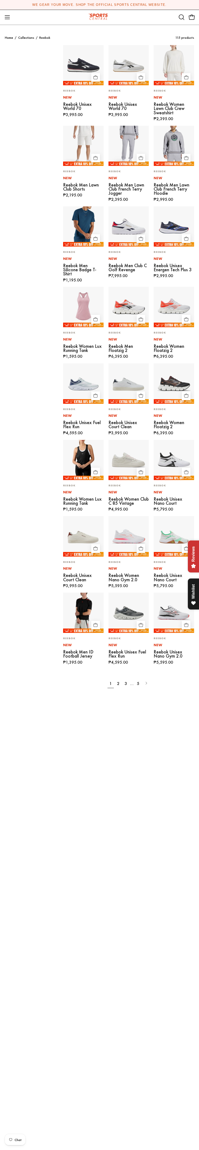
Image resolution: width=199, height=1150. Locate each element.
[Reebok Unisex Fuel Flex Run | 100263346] (128, 613)
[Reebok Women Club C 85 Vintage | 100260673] (128, 460)
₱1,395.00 (72, 662)
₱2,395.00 (163, 119)
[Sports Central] (99, 17)
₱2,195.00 (72, 195)
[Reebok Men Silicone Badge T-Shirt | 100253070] (83, 226)
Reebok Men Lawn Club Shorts (81, 187)
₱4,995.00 (118, 509)
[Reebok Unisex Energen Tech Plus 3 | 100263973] (174, 226)
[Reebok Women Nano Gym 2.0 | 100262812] (128, 536)
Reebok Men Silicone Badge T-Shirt (79, 270)
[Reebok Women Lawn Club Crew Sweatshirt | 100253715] (174, 65)
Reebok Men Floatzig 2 (120, 348)
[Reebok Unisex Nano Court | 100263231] (174, 460)
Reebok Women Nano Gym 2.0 (123, 577)
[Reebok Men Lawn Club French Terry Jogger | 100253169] (128, 146)
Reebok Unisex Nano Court (168, 501)
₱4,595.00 (73, 433)
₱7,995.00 (117, 276)
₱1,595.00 (72, 356)
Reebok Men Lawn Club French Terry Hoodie (171, 189)
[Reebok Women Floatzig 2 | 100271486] (174, 307)
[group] (99, 5)
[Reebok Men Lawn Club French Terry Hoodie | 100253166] (174, 146)
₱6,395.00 (118, 356)
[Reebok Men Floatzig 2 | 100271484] (128, 307)
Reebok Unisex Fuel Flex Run (82, 424)
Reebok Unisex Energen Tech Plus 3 (173, 268)
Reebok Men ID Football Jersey (78, 654)
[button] (181, 17)
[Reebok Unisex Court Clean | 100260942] (83, 536)
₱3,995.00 (73, 115)
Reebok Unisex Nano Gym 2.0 (168, 654)
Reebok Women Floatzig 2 (169, 348)
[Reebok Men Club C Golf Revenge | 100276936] (128, 226)
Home (9, 37)
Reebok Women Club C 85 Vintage (128, 501)
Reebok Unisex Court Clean (122, 424)
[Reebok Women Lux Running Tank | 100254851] (83, 307)
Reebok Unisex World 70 (77, 106)
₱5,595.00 (118, 586)
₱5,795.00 (163, 509)
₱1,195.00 (72, 280)
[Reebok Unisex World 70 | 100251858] (83, 65)
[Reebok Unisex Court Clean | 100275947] (128, 383)
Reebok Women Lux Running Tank (82, 348)
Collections (26, 37)
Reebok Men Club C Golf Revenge (127, 268)
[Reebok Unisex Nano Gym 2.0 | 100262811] (174, 613)
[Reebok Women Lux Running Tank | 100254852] (83, 460)
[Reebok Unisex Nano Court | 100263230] (174, 536)
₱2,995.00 (163, 200)
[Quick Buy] (95, 77)
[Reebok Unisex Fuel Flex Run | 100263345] (83, 383)
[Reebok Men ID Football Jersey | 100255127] (83, 613)
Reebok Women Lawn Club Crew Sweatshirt (169, 108)
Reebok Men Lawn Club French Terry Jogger (126, 189)
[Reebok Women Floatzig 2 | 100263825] (174, 383)
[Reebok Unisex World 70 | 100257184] (128, 65)
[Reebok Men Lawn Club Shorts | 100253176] (83, 146)
